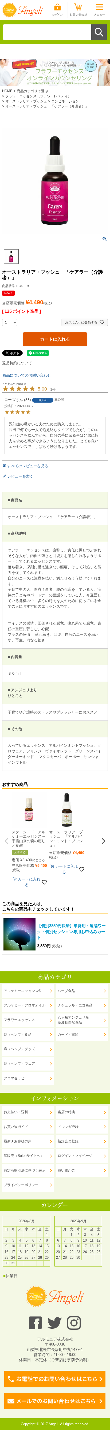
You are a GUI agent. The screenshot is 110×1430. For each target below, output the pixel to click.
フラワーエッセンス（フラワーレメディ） (38, 96)
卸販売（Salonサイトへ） (24, 1156)
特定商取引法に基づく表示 (24, 1170)
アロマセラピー (16, 1078)
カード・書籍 (68, 1035)
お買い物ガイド (16, 1127)
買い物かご (66, 1170)
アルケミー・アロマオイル (24, 1005)
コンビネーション (65, 101)
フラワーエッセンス (19, 1020)
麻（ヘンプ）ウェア (19, 1063)
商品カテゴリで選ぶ (32, 91)
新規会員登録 (68, 1141)
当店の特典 (66, 1112)
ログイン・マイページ (75, 1156)
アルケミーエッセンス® (22, 991)
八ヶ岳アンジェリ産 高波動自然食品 (73, 1020)
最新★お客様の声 (18, 1141)
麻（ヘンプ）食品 (18, 1035)
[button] (6, 841)
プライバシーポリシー (21, 1185)
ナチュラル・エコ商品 (75, 1005)
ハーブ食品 (66, 991)
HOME (7, 91)
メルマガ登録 (68, 1127)
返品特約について (17, 363)
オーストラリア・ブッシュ (26, 101)
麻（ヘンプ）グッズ (19, 1049)
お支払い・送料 (16, 1112)
